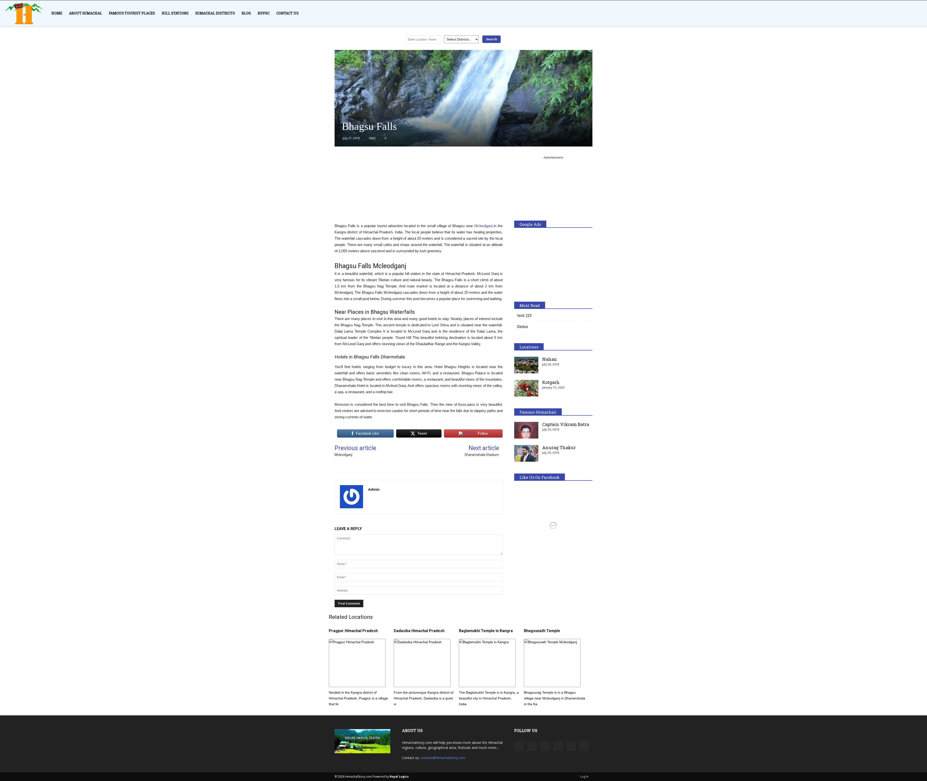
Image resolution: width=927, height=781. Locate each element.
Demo (522, 326)
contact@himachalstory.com (443, 757)
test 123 (524, 315)
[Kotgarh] (526, 388)
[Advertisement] (419, 189)
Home (56, 13)
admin (373, 489)
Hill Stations (175, 13)
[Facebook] (519, 746)
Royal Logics (399, 776)
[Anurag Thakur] (526, 453)
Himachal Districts (215, 13)
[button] (921, 16)
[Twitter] (571, 746)
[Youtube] (584, 746)
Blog (246, 13)
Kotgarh (551, 382)
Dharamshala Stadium (482, 455)
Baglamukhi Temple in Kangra (486, 630)
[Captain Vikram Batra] (526, 430)
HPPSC (264, 13)
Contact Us (287, 13)
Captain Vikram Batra (565, 424)
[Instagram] (532, 746)
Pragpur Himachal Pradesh (353, 630)
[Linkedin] (545, 746)
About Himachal (85, 13)
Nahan (549, 359)
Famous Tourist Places (132, 13)
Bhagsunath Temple (542, 630)
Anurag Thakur (559, 447)
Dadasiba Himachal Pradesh (419, 630)
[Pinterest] (558, 746)
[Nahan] (526, 365)
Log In (584, 776)
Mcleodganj (483, 226)
